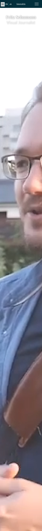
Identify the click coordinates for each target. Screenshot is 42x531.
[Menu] (37, 4)
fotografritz (21, 4)
